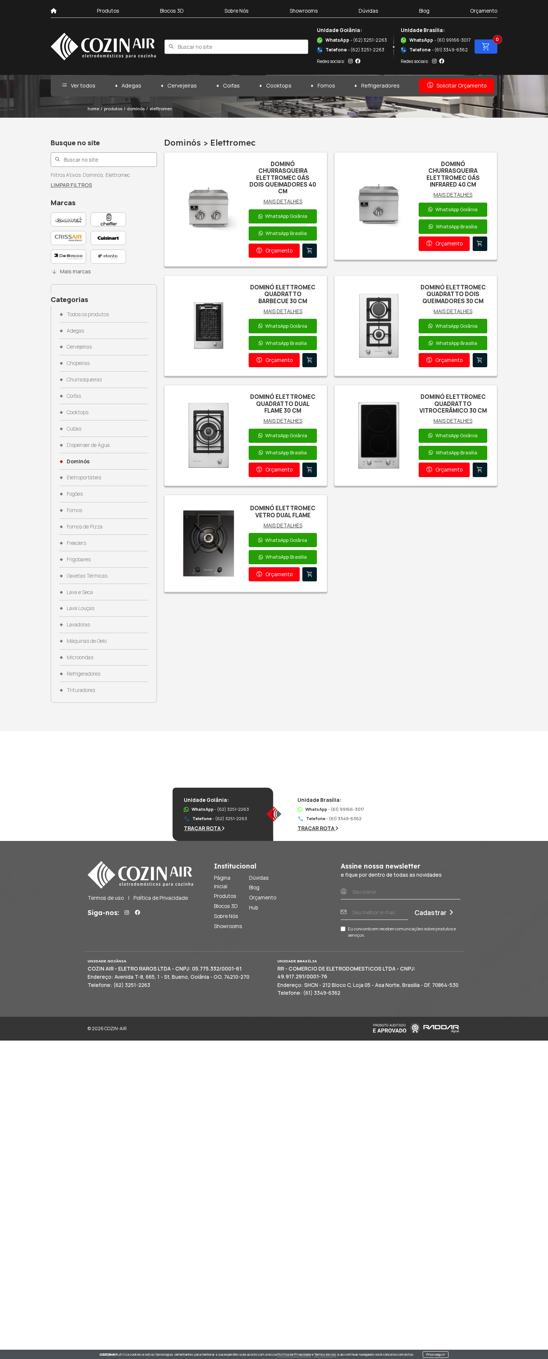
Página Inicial (222, 882)
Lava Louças (80, 608)
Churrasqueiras (84, 379)
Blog (424, 10)
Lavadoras (78, 624)
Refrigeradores (380, 85)
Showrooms (304, 10)
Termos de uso (106, 897)
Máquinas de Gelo (86, 640)
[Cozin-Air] (103, 46)
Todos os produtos (87, 314)
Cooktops (279, 85)
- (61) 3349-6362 (434, 50)
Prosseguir (435, 1354)
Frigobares (78, 559)
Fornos (326, 85)
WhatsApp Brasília (286, 233)
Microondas (80, 657)
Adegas (131, 85)
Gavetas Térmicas (87, 575)
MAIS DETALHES (283, 201)
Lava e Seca (79, 592)
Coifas (231, 85)
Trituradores (81, 689)
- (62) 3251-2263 (356, 40)
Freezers (76, 542)
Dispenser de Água (88, 444)
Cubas (74, 428)
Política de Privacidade (294, 1354)
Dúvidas (368, 10)
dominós (136, 108)
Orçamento (483, 10)
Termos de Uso (325, 1354)
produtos (113, 108)
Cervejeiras (182, 85)
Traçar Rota (203, 828)
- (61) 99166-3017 (439, 40)
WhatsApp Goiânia (286, 216)
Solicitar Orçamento (456, 85)
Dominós (78, 461)
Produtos (108, 10)
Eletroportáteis (84, 477)
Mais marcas (71, 272)
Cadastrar (431, 912)
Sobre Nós (236, 10)
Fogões (74, 493)
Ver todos (77, 85)
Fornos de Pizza (84, 526)
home (93, 108)
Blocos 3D (172, 10)
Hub (253, 907)
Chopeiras (78, 362)
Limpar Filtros (71, 184)
